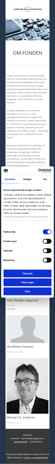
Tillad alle (27, 273)
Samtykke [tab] (10, 179)
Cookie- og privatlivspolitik (36, 457)
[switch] (47, 241)
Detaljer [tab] (27, 179)
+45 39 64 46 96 (20, 441)
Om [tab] (45, 179)
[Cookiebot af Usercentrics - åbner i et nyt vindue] (38, 171)
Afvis (27, 291)
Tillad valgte (27, 282)
